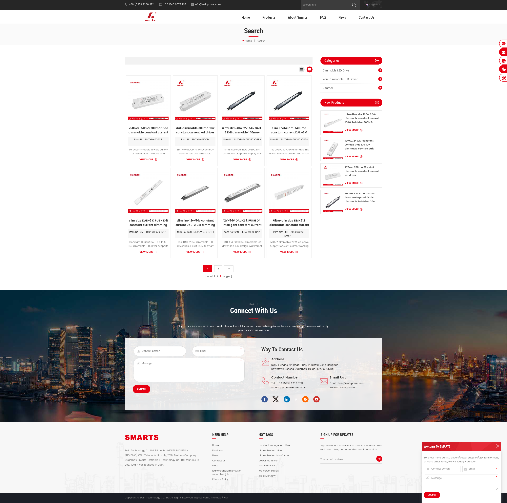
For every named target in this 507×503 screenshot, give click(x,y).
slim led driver (267, 466)
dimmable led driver (270, 451)
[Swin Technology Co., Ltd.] (150, 17)
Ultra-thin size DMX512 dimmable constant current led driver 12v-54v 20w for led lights (289, 223)
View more (146, 160)
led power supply (269, 471)
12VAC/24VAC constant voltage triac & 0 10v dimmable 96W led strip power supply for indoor (359, 145)
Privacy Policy (220, 479)
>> (228, 269)
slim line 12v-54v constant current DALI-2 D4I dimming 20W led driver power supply (195, 223)
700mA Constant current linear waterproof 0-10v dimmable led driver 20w (360, 197)
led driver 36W (267, 476)
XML (226, 498)
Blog (214, 466)
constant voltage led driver (275, 445)
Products (268, 17)
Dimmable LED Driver (336, 70)
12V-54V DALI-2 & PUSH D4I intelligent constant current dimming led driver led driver (242, 223)
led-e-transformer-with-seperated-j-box (226, 472)
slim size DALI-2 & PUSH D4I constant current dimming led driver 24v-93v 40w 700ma (148, 223)
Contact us (218, 461)
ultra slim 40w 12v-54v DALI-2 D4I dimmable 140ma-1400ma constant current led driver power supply (242, 130)
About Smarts (297, 17)
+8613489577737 (296, 388)
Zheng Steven (348, 388)
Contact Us (366, 17)
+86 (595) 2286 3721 (290, 383)
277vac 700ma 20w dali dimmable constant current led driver (362, 171)
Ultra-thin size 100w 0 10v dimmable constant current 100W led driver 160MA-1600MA (362, 119)
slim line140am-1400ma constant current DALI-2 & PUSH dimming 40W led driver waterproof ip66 (289, 130)
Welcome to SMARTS (437, 446)
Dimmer (327, 88)
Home (246, 17)
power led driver (268, 461)
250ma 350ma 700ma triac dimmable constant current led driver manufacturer (148, 130)
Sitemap (216, 498)
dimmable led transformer (274, 455)
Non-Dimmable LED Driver (340, 79)
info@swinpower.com (208, 4)
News (342, 17)
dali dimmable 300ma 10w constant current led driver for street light (195, 130)
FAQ (323, 17)
